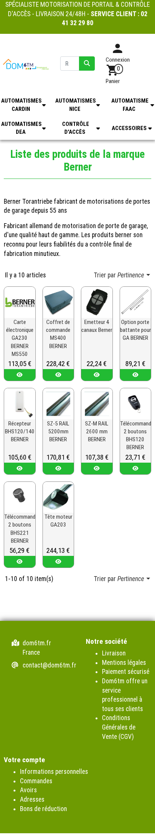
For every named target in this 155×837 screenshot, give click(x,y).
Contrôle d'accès (75, 128)
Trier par (119, 275)
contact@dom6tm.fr (49, 665)
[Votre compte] (118, 51)
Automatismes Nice (75, 104)
